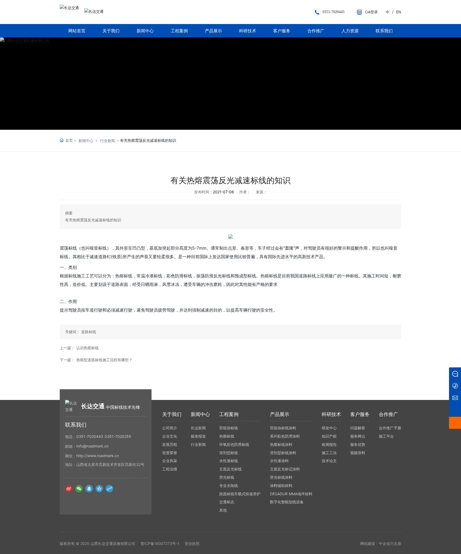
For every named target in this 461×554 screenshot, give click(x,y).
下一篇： (67, 359)
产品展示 (213, 30)
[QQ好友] (89, 488)
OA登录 (371, 12)
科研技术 (247, 30)
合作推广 (315, 30)
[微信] (79, 488)
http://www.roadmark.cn (97, 455)
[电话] (455, 385)
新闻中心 (145, 30)
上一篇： (67, 347)
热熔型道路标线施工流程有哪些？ (104, 359)
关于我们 (111, 30)
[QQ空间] (99, 488)
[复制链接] (109, 488)
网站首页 (76, 30)
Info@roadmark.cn (92, 446)
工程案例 (179, 30)
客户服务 (281, 30)
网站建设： (369, 543)
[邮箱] (455, 397)
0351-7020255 (118, 436)
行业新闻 (107, 140)
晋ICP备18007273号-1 (160, 543)
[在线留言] (455, 373)
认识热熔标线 (87, 347)
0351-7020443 (333, 12)
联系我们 (384, 30)
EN (398, 12)
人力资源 (350, 30)
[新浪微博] (69, 488)
